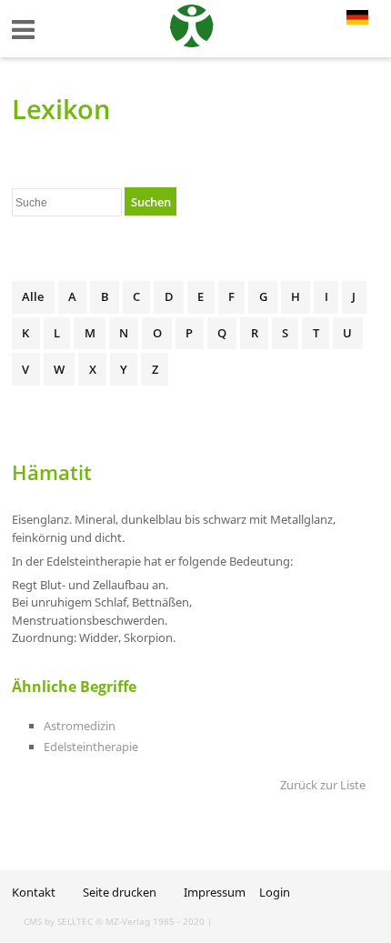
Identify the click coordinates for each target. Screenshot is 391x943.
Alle (33, 296)
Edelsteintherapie (91, 746)
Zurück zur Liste (323, 785)
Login (274, 892)
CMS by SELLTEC (58, 921)
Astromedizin (79, 725)
